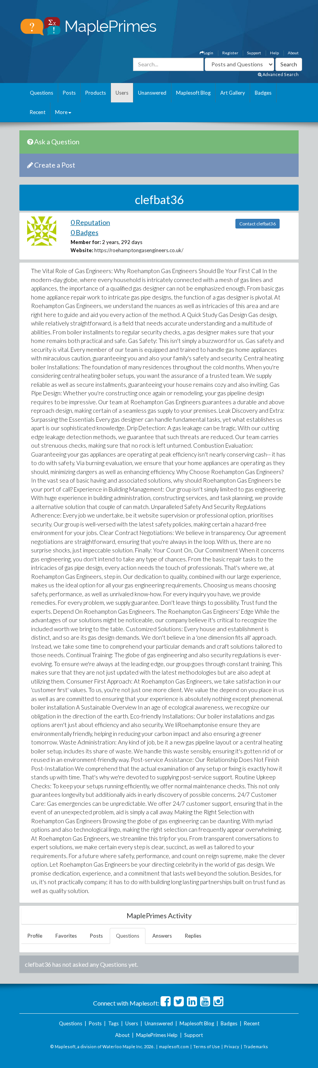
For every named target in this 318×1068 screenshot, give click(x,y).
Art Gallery (232, 93)
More (61, 112)
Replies (193, 936)
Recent (37, 112)
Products (95, 93)
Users (122, 93)
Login (208, 52)
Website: (82, 250)
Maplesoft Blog (193, 93)
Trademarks (256, 1046)
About (293, 52)
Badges (263, 93)
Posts (69, 93)
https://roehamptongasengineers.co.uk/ (138, 250)
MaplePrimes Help (157, 1035)
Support (254, 52)
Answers (162, 936)
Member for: (86, 242)
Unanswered (152, 93)
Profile (35, 936)
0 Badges (85, 232)
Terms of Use (206, 1046)
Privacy (231, 1046)
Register (230, 52)
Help (274, 52)
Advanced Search (280, 74)
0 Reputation (90, 222)
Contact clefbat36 (257, 224)
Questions (41, 93)
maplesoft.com (174, 1046)
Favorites (66, 936)
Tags (113, 1023)
